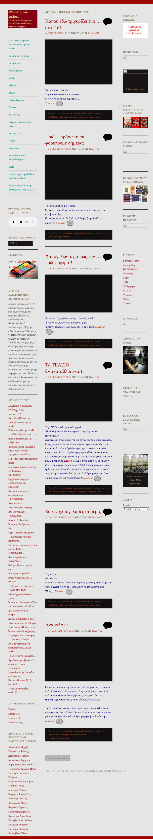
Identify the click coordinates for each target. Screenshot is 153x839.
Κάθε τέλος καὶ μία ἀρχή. (20, 507)
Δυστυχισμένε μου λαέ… (20, 573)
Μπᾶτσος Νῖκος (16, 785)
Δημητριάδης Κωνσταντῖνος (21, 764)
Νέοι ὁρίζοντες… (16, 503)
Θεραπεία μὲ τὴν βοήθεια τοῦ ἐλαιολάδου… (22, 176)
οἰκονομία (14, 148)
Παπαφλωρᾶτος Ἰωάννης (20, 820)
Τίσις (125, 281)
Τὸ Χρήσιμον (129, 286)
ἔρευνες (12, 107)
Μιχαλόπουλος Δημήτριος (20, 781)
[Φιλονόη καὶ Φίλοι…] (23, 29)
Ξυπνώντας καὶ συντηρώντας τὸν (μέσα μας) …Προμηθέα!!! (22, 471)
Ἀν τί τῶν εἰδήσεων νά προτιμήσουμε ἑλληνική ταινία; (19, 422)
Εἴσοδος (12, 709)
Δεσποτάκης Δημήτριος (19, 760)
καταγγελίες (15, 133)
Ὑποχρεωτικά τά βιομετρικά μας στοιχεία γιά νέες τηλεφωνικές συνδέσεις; (21, 450)
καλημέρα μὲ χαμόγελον (79, 117)
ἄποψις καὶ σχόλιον (19, 56)
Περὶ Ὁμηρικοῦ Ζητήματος (21, 532)
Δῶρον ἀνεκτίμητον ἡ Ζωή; (21, 618)
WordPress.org (15, 722)
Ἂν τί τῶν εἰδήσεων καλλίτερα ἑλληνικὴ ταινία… (19, 44)
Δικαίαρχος (128, 273)
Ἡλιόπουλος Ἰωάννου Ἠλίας (22, 769)
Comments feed (15, 718)
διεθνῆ (12, 92)
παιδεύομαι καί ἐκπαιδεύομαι (17, 157)
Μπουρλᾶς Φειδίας (17, 790)
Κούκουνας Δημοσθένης (19, 816)
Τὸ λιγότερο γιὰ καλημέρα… (22, 655)
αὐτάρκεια (14, 63)
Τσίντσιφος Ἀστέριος (18, 829)
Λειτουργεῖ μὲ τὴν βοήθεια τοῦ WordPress (65, 771)
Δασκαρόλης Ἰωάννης (18, 755)
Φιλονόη (93, 33)
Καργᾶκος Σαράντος (18, 807)
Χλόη (125, 299)
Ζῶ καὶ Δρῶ (15, 114)
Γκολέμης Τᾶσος (131, 260)
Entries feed (14, 713)
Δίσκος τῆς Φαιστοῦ (18, 520)
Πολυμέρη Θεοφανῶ (18, 824)
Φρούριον (127, 295)
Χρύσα (126, 303)
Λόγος (12, 140)
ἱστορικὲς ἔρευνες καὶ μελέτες (20, 124)
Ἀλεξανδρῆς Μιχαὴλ (18, 747)
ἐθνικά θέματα (16, 100)
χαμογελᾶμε (95, 117)
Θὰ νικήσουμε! (66, 734)
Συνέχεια (53, 103)
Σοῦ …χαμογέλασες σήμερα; (73, 511)
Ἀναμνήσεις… (59, 624)
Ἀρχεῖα (126, 505)
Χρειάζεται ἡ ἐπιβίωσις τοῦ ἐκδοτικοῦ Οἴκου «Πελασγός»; (21, 664)
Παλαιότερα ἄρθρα (57, 758)
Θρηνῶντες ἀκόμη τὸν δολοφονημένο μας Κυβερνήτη (18, 483)
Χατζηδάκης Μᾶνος (17, 803)
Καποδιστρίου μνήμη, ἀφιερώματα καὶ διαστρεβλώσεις (18, 495)
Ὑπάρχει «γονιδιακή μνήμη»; (22, 631)
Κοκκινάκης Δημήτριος (19, 811)
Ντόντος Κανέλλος (17, 798)
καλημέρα (64, 117)
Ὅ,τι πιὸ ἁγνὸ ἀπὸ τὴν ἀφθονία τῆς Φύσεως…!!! (22, 187)
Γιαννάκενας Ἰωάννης (18, 751)
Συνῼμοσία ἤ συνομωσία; (20, 405)
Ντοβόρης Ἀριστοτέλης (19, 794)
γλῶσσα (13, 85)
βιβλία (12, 78)
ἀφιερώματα (15, 70)
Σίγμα (125, 277)
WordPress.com (118, 771)
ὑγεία (11, 166)
